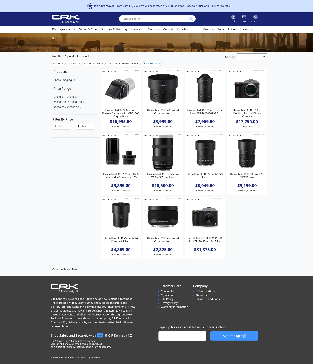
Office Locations (205, 291)
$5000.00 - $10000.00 (67, 107)
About (232, 29)
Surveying (137, 29)
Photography (61, 29)
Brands (208, 29)
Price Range (62, 88)
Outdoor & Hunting (114, 29)
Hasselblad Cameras (94, 63)
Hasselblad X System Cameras (124, 63)
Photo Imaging (64, 80)
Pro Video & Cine (85, 29)
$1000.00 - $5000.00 (66, 97)
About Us (201, 295)
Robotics (182, 29)
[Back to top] (308, 359)
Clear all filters (151, 63)
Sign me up (232, 336)
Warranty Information (174, 307)
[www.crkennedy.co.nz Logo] (64, 19)
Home (55, 38)
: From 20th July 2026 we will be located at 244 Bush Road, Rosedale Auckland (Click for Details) (162, 6)
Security (153, 29)
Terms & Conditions (207, 299)
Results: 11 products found (70, 56)
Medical (168, 29)
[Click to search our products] (191, 18)
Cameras (73, 63)
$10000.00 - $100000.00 (68, 102)
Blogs (220, 29)
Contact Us (167, 291)
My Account (168, 295)
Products (60, 71)
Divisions (245, 29)
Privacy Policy (169, 303)
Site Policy (167, 299)
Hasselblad (58, 63)
